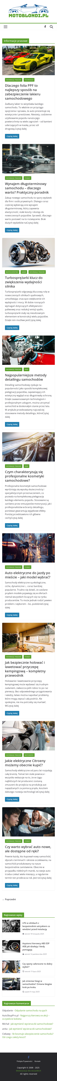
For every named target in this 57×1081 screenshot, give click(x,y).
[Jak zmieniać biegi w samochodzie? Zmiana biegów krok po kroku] (11, 987)
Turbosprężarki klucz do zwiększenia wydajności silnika (24, 281)
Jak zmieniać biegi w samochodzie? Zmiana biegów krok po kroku (37, 984)
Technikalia (29, 80)
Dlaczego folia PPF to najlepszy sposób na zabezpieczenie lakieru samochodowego (22, 92)
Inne (26, 369)
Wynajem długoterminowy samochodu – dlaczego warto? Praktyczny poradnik (27, 188)
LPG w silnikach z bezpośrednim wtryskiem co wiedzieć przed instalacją (36, 926)
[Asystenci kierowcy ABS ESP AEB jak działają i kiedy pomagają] (11, 949)
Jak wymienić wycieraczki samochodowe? (32, 1023)
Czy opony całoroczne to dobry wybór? (37, 965)
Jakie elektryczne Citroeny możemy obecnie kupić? (25, 762)
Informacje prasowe (13, 80)
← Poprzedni (9, 899)
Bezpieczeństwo (12, 272)
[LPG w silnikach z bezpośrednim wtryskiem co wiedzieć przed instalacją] (11, 929)
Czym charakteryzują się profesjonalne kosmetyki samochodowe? (24, 476)
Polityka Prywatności (24, 1061)
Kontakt (37, 1061)
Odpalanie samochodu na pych (31, 1010)
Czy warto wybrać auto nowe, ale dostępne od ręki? (28, 848)
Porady (27, 178)
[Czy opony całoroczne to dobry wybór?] (11, 968)
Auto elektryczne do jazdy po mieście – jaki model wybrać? (27, 574)
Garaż (24, 272)
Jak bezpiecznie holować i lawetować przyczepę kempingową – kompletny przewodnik (25, 669)
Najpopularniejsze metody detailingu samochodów (25, 377)
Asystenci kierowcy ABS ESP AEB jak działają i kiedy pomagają (35, 946)
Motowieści (29, 755)
